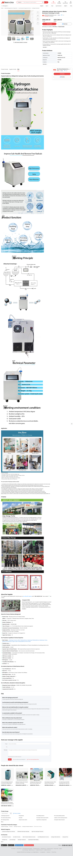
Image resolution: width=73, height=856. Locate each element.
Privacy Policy (54, 852)
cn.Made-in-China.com (47, 849)
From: (6, 743)
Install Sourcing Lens (29, 845)
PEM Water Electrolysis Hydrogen (23, 831)
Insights (60, 848)
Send (10, 759)
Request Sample (61, 26)
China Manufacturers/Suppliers (27, 848)
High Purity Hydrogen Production (37, 831)
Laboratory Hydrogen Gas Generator (8, 831)
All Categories (5, 5)
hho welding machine (40, 815)
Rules (71, 5)
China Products (19, 848)
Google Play (11, 845)
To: (6, 746)
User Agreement (42, 852)
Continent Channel (50, 848)
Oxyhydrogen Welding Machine (33, 640)
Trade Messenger (19, 845)
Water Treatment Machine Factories (29, 836)
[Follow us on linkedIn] (71, 845)
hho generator (21, 815)
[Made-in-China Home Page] (7, 2)
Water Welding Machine (22, 640)
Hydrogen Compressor (22, 839)
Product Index (56, 848)
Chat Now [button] (65, 23)
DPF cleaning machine (5, 819)
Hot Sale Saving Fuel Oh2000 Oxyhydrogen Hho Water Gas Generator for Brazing (64, 783)
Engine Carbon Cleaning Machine (18, 641)
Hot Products (13, 848)
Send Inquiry (49, 23)
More (2, 841)
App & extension (58, 5)
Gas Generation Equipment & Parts (25, 8)
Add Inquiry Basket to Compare (21, 42)
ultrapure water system (23, 819)
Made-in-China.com (32, 849)
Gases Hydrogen (12, 839)
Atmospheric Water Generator (59, 819)
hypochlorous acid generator (41, 819)
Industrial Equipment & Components (11, 8)
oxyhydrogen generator (5, 815)
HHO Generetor (9, 641)
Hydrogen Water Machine (55, 836)
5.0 (58, 70)
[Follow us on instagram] (66, 845)
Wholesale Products (36, 848)
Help (52, 5)
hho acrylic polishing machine (59, 815)
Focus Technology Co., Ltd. (28, 852)
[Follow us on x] (64, 845)
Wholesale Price (43, 848)
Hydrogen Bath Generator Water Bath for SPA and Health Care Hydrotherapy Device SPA (36, 783)
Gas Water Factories (16, 836)
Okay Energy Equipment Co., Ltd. (51, 15)
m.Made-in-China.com (39, 849)
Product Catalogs (17, 813)
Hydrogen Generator (35, 8)
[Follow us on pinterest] (69, 845)
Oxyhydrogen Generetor (13, 640)
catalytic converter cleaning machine (60, 817)
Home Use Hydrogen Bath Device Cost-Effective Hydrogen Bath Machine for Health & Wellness (7, 783)
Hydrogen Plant (65, 836)
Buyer (47, 5)
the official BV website (27, 596)
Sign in (71, 3)
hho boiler (20, 817)
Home (2, 8)
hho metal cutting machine (6, 817)
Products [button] (19, 2)
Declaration (48, 852)
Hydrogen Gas (4, 839)
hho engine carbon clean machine (42, 817)
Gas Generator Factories (6, 836)
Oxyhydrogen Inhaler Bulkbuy (33, 839)
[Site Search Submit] (46, 2)
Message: (5, 749)
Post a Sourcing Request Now (33, 759)
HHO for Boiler (28, 641)
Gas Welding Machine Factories (43, 836)
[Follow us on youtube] (68, 845)
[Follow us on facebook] (63, 845)
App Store (4, 845)
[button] (42, 2)
